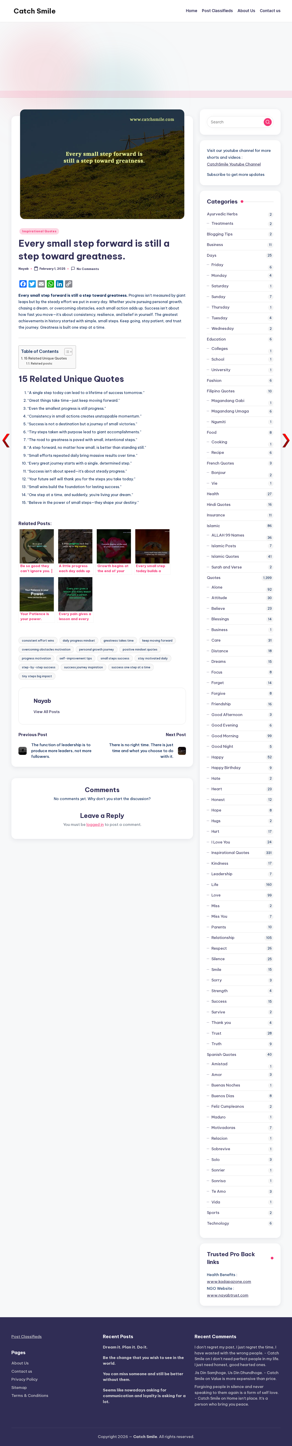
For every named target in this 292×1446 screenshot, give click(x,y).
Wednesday (222, 328)
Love (216, 895)
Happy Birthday (226, 767)
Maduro (218, 1117)
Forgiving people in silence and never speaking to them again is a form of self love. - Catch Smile (237, 1392)
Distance (219, 650)
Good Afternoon (226, 714)
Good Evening (224, 725)
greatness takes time (119, 640)
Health (213, 493)
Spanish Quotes (221, 1054)
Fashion (214, 380)
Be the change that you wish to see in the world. (143, 1360)
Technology (218, 1223)
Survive (218, 1012)
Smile (216, 969)
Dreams (218, 661)
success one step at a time (131, 667)
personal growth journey (96, 649)
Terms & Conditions (29, 1395)
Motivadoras (223, 1127)
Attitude (219, 597)
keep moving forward (157, 640)
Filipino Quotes (221, 391)
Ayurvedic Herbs (222, 214)
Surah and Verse (226, 567)
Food (211, 432)
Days (211, 255)
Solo (215, 1159)
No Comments (88, 269)
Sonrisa (218, 1180)
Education (216, 339)
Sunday (218, 296)
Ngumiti (218, 421)
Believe (218, 608)
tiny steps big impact (37, 676)
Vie (214, 483)
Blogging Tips (220, 234)
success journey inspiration (83, 667)
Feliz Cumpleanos (227, 1106)
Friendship (221, 703)
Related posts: (42, 363)
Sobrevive (220, 1148)
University (220, 369)
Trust (216, 1033)
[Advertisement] (146, 56)
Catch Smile (35, 11)
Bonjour (218, 472)
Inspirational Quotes (39, 231)
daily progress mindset (79, 640)
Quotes (214, 577)
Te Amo (218, 1191)
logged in (95, 824)
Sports (213, 1212)
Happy (217, 757)
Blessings (220, 618)
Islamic (213, 525)
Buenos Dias (222, 1095)
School (217, 359)
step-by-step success (38, 667)
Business (215, 244)
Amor (216, 1074)
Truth (216, 1043)
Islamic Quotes (225, 556)
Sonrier (218, 1170)
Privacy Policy (24, 1379)
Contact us (21, 1371)
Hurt (215, 831)
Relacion (219, 1138)
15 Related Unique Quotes (45, 358)
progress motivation (36, 658)
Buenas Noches (225, 1085)
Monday (219, 275)
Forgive (218, 693)
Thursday (220, 307)
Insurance (216, 515)
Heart (216, 788)
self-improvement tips (76, 658)
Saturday (220, 285)
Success (219, 1001)
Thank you (221, 1022)
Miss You (219, 916)
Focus (216, 672)
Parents (218, 927)
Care (216, 640)
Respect (219, 948)
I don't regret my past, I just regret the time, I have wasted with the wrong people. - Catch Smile (237, 1353)
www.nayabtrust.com (227, 1295)
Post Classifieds (26, 1336)
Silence (218, 958)
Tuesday (219, 317)
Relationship (223, 937)
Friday (217, 264)
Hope (216, 810)
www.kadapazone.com (229, 1281)
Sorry (216, 980)
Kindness (219, 863)
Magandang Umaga (230, 411)
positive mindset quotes (140, 649)
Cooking (219, 441)
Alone (216, 587)
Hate (215, 778)
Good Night (222, 746)
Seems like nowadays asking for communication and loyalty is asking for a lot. (144, 1396)
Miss (215, 905)
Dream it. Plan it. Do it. (125, 1347)
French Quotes (220, 463)
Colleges (219, 348)
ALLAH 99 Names (227, 535)
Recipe (217, 452)
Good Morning (224, 735)
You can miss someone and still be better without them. (143, 1376)
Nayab (42, 700)
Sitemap (19, 1387)
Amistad (219, 1063)
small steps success (115, 658)
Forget (217, 682)
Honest (218, 799)
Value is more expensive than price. (243, 1378)
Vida (215, 1202)
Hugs (216, 820)
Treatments (222, 223)
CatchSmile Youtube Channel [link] (234, 164)
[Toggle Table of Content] (66, 352)
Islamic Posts (223, 545)
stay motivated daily (153, 658)
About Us (20, 1363)
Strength (219, 990)
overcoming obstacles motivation (46, 649)
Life (214, 884)
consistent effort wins (38, 640)
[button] (47, 711)
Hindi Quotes (219, 504)
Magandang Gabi (227, 400)
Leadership (221, 873)
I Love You (220, 842)
